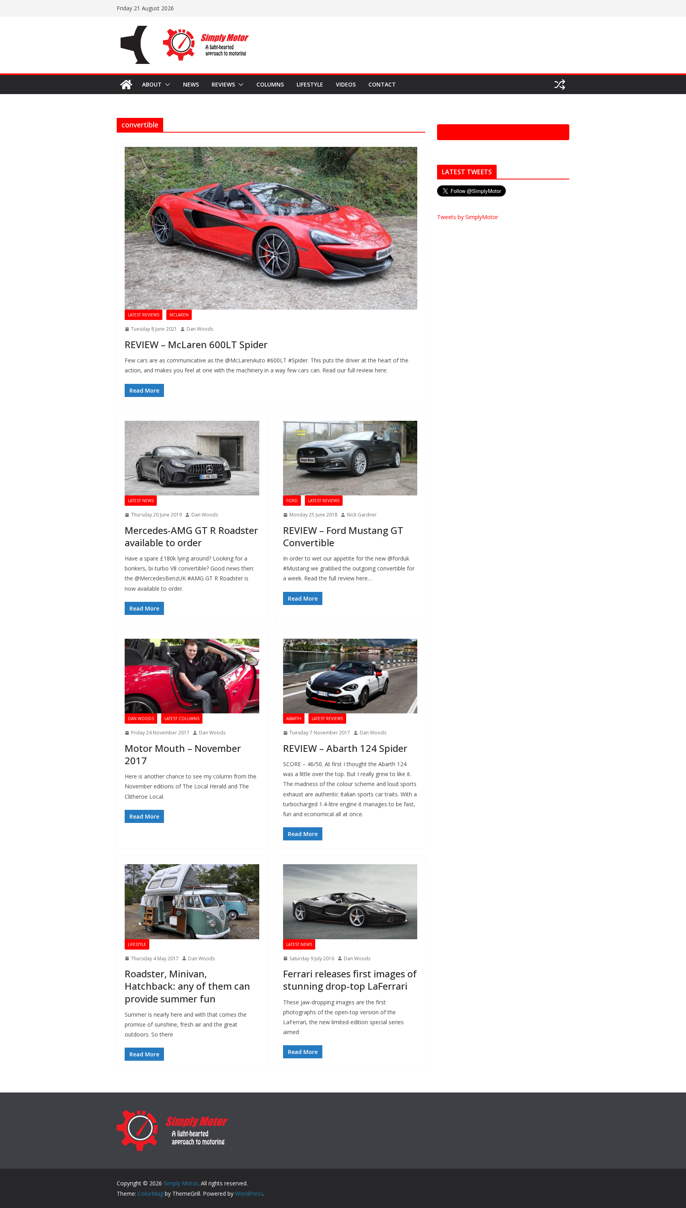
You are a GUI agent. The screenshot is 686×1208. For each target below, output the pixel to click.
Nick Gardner (362, 514)
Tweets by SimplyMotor (467, 217)
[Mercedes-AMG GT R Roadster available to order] (192, 458)
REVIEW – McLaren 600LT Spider (196, 344)
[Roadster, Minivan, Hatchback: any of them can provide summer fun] (192, 901)
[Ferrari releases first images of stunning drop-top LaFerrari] (350, 901)
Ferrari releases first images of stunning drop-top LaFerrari (350, 979)
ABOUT (152, 84)
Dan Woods (200, 329)
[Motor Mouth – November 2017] (192, 676)
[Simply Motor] (126, 84)
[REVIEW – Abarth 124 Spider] (350, 676)
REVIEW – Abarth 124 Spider (345, 748)
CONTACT (382, 84)
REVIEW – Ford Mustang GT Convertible (343, 536)
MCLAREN (179, 315)
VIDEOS (346, 84)
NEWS (191, 84)
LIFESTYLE (310, 84)
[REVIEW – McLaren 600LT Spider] (271, 228)
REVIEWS (223, 84)
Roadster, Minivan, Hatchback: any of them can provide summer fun (187, 986)
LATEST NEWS (141, 500)
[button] (166, 84)
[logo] (172, 1113)
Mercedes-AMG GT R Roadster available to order (191, 536)
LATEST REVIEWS (143, 315)
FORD (292, 500)
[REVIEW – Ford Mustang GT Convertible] (350, 458)
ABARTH (293, 718)
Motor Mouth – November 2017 (183, 754)
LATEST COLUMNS (181, 718)
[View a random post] (559, 84)
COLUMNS (270, 84)
